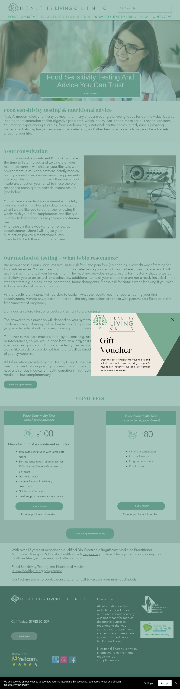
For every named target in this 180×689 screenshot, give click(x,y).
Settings (148, 683)
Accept (165, 683)
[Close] (176, 683)
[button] (172, 319)
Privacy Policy (21, 684)
